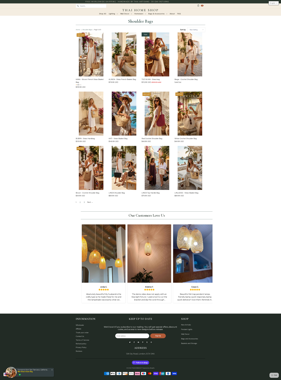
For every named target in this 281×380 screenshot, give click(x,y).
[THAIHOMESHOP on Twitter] (129, 342)
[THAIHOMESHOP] (140, 10)
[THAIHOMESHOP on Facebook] (134, 342)
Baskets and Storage (189, 343)
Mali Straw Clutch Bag (25, 371)
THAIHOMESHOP (137, 368)
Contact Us (80, 336)
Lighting (112, 14)
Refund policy (81, 344)
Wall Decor (125, 14)
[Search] (78, 6)
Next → (90, 202)
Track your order (82, 332)
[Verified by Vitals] (20, 375)
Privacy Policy (81, 347)
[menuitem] (113, 14)
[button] (274, 3)
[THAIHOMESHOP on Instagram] (151, 342)
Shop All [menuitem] (102, 14)
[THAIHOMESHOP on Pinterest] (142, 342)
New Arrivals (186, 325)
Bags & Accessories (156, 14)
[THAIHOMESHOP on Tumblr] (147, 342)
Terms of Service (82, 340)
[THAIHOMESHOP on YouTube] (138, 342)
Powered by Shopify (148, 368)
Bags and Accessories (189, 339)
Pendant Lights (186, 329)
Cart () (202, 5)
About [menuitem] (172, 14)
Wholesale (80, 325)
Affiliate (78, 329)
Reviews (79, 351)
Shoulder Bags (140, 21)
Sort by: (183, 30)
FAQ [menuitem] (179, 14)
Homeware (139, 14)
